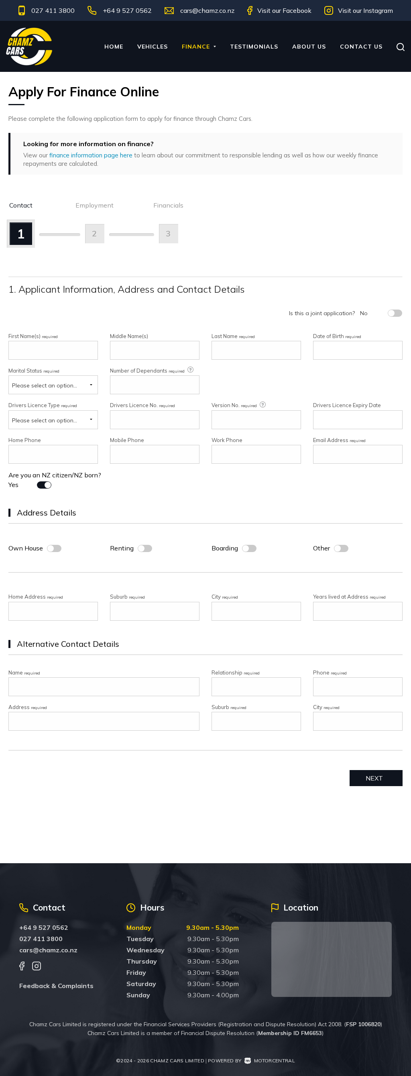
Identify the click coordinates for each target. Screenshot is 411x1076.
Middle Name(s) (129, 336)
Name (24, 672)
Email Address (339, 440)
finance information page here (90, 155)
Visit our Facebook (284, 10)
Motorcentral (274, 1061)
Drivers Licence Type (42, 405)
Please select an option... (44, 385)
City (225, 596)
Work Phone (227, 440)
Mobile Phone (127, 440)
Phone (330, 672)
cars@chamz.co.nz (207, 10)
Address (27, 707)
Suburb (127, 596)
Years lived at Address (349, 596)
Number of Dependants (147, 370)
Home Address (35, 596)
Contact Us (361, 46)
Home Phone (24, 440)
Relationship (236, 672)
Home (113, 46)
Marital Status (33, 370)
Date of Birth (337, 336)
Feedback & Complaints (56, 986)
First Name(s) (33, 336)
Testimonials (254, 46)
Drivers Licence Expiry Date (347, 405)
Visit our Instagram (365, 10)
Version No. (234, 405)
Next (374, 778)
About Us (309, 46)
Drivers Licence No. (142, 405)
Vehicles (152, 46)
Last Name (233, 336)
